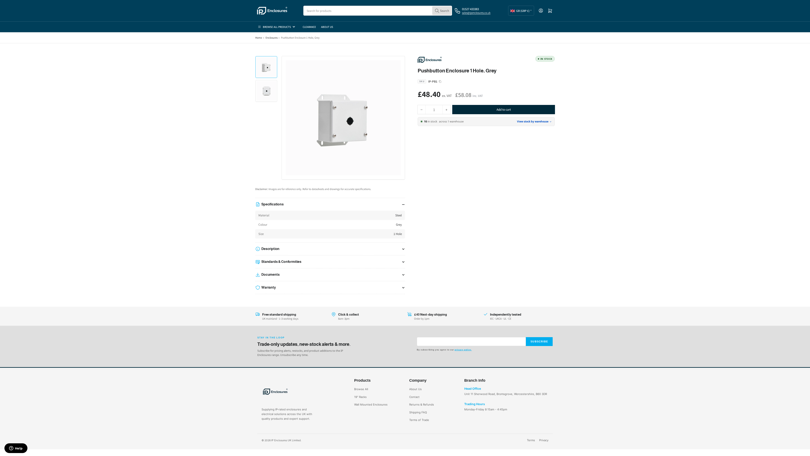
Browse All (361, 389)
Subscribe (539, 341)
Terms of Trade (419, 420)
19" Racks (360, 397)
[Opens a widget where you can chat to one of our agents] (15, 448)
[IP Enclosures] (447, 59)
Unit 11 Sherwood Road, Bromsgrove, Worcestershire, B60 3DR (505, 394)
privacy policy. (463, 350)
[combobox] (377, 11)
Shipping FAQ (418, 412)
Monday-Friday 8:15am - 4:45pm (485, 409)
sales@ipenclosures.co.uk (476, 13)
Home (258, 37)
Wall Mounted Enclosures (370, 404)
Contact (414, 397)
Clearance (309, 27)
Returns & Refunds (421, 404)
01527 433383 (470, 9)
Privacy (543, 440)
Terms (531, 440)
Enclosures (272, 37)
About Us (327, 27)
